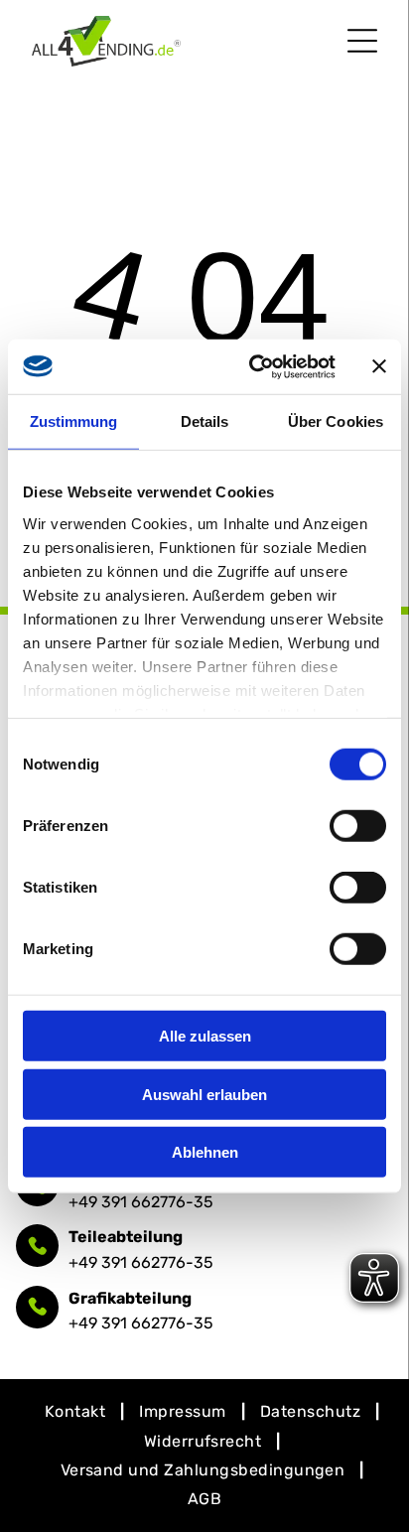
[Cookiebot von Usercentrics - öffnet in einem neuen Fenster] (253, 366)
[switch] (358, 826)
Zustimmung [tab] (74, 421)
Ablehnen (205, 1152)
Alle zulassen (205, 1036)
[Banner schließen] (379, 366)
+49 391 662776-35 (140, 1201)
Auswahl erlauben (204, 1093)
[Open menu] (362, 41)
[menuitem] (77, 1411)
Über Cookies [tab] (335, 421)
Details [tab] (205, 421)
